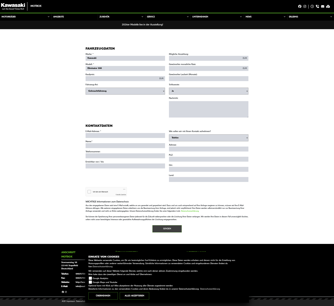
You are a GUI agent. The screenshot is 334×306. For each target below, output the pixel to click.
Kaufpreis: (90, 75)
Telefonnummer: (93, 152)
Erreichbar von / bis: (95, 162)
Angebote (58, 17)
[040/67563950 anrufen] (317, 7)
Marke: (89, 54)
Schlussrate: (174, 85)
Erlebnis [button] (293, 17)
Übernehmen (103, 296)
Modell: (89, 64)
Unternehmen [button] (200, 17)
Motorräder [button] (9, 17)
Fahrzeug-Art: (92, 85)
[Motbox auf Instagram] (304, 7)
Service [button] (151, 17)
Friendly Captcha (121, 194)
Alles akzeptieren (134, 296)
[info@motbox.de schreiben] (322, 7)
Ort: (171, 165)
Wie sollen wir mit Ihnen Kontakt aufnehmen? (190, 131)
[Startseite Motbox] (13, 6)
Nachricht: (173, 98)
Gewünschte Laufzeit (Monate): (183, 75)
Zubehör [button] (104, 17)
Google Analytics (100, 278)
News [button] (249, 17)
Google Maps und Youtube (105, 282)
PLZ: (171, 155)
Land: (171, 175)
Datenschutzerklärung (190, 211)
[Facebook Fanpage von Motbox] (299, 7)
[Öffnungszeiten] (312, 7)
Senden (167, 229)
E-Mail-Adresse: (93, 131)
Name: (89, 142)
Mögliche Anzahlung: (179, 54)
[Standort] (328, 7)
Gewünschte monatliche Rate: (182, 64)
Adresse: (173, 145)
